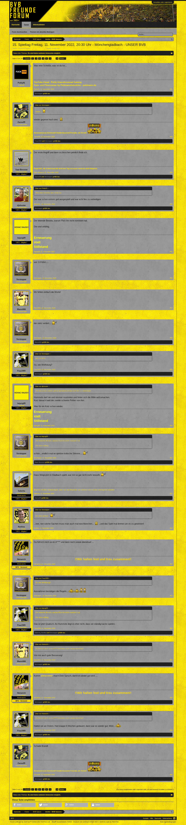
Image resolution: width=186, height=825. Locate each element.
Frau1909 (38, 141)
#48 (171, 338)
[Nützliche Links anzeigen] (172, 39)
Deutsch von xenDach (85, 822)
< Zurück (27, 58)
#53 (171, 528)
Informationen (39, 25)
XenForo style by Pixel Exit (109, 822)
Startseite (15, 25)
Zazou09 (21, 122)
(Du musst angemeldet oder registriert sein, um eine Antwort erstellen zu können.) (145, 789)
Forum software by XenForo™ (30, 822)
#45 (171, 251)
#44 (171, 204)
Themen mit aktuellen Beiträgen (42, 32)
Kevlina (21, 527)
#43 (171, 172)
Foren (26, 25)
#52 (171, 493)
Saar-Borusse (21, 170)
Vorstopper (38, 93)
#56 (171, 628)
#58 (171, 698)
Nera (61, 48)
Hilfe (151, 818)
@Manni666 (46, 676)
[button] (24, 805)
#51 (171, 458)
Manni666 (21, 309)
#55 (171, 596)
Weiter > (63, 58)
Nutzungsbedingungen (168, 822)
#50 (171, 426)
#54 (171, 564)
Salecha (21, 491)
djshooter (21, 205)
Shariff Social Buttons (62, 822)
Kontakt (146, 818)
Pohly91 (21, 83)
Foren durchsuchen (19, 32)
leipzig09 (21, 238)
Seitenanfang (167, 818)
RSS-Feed (174, 818)
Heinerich (21, 559)
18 (57, 58)
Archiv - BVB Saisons (38, 48)
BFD (12, 818)
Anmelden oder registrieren (162, 2)
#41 (171, 89)
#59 (171, 730)
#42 (171, 136)
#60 (171, 774)
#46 (171, 278)
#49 (171, 369)
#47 (171, 308)
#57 (171, 660)
